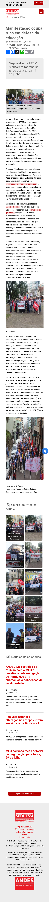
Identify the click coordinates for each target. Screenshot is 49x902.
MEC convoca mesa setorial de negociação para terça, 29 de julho (24, 754)
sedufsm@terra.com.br (24, 832)
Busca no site (24, 837)
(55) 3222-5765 (26, 827)
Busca (11, 2)
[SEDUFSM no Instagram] (14, 5)
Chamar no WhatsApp (26, 829)
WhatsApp (24, 2)
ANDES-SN (38, 3)
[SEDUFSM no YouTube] (17, 5)
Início (8, 17)
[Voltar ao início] (12, 12)
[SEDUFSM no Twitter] (10, 5)
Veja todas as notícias (24, 793)
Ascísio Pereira (12, 207)
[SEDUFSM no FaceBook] (7, 5)
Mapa (24, 834)
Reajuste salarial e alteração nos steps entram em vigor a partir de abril (24, 720)
